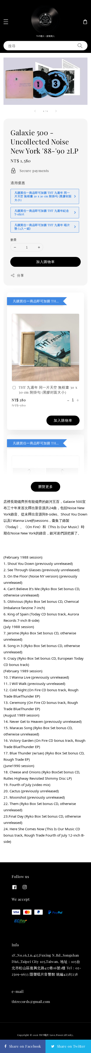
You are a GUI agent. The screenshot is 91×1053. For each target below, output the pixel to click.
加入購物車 (45, 261)
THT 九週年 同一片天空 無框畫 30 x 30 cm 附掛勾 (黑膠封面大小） (48, 390)
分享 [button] (20, 275)
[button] (6, 22)
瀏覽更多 (45, 486)
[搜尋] (80, 45)
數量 (13, 239)
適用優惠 (17, 182)
